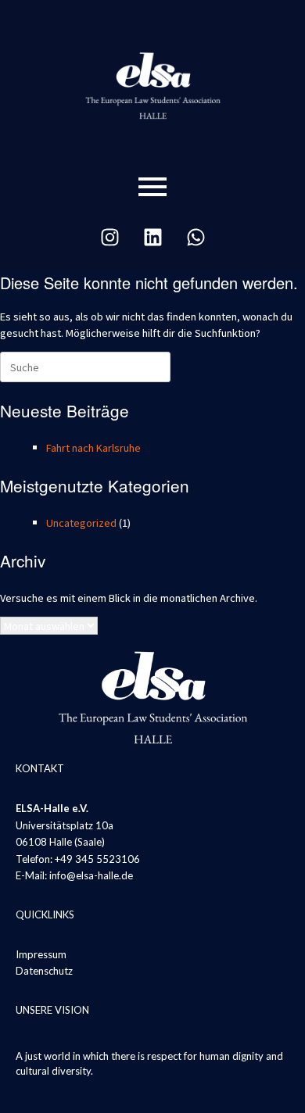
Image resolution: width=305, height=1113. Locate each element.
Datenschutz (44, 970)
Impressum (41, 954)
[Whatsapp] (195, 236)
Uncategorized (81, 522)
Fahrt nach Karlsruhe (93, 447)
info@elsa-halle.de (91, 875)
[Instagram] (109, 236)
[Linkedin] (152, 236)
